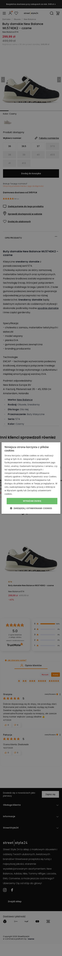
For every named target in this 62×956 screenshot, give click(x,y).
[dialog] (31, 478)
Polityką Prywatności (33, 476)
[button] (31, 508)
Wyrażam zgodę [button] (32, 501)
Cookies (52, 476)
